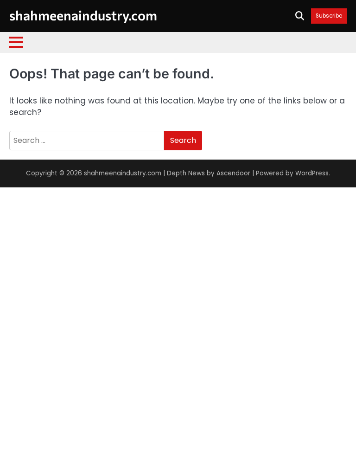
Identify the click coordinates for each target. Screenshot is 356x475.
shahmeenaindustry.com (83, 15)
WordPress (312, 173)
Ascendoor (233, 173)
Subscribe (329, 16)
